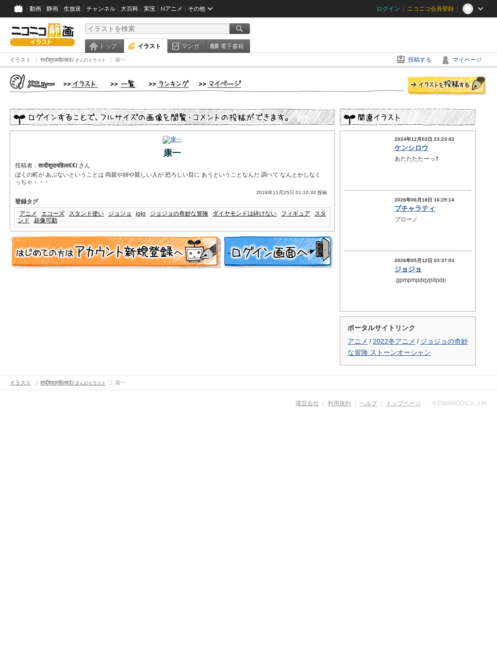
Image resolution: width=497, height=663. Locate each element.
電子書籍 (232, 46)
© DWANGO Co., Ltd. (460, 403)
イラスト (149, 46)
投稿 (447, 86)
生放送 (72, 9)
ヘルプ (368, 403)
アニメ (28, 213)
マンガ (190, 46)
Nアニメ (171, 9)
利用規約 (339, 403)
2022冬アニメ (394, 341)
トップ (107, 46)
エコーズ (53, 213)
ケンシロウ (412, 147)
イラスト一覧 (124, 84)
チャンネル (101, 9)
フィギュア (295, 213)
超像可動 (45, 220)
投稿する (419, 59)
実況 (149, 9)
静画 (52, 9)
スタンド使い (86, 213)
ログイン (388, 9)
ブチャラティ (415, 208)
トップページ (403, 403)
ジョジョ (120, 213)
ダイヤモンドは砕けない (245, 213)
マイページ (467, 59)
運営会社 (307, 403)
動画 (35, 9)
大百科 (129, 9)
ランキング (169, 84)
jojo (141, 213)
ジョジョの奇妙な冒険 (179, 213)
